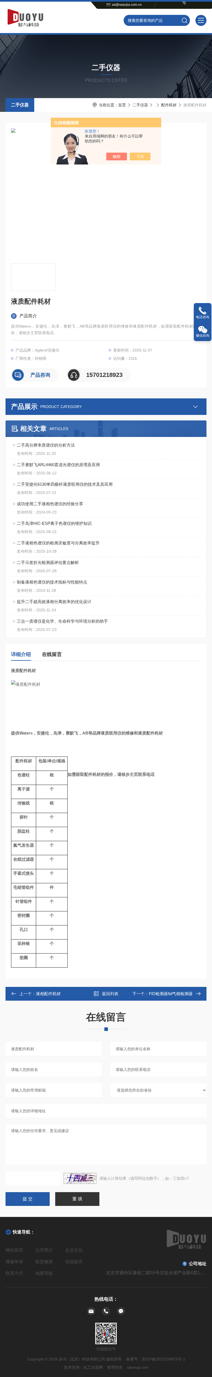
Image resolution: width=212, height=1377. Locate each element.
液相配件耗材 (48, 993)
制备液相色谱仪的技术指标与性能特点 (52, 582)
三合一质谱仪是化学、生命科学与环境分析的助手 (62, 621)
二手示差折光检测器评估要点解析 (48, 562)
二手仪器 (20, 104)
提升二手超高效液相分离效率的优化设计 (54, 601)
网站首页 (14, 1250)
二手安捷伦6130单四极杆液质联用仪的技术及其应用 (65, 484)
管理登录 (115, 1367)
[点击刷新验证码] (80, 1178)
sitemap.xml (137, 1367)
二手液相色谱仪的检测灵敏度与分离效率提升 (58, 543)
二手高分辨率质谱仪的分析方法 (46, 445)
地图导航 (44, 1273)
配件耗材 (169, 105)
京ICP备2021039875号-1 (163, 1359)
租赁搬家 (44, 1261)
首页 (122, 105)
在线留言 (52, 654)
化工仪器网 (93, 1367)
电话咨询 (202, 317)
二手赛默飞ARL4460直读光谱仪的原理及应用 (58, 464)
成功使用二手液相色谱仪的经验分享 (50, 503)
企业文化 (74, 1250)
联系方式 (14, 1273)
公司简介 (44, 1250)
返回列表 (110, 993)
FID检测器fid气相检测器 (171, 993)
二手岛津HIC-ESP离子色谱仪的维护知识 (54, 523)
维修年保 (14, 1261)
